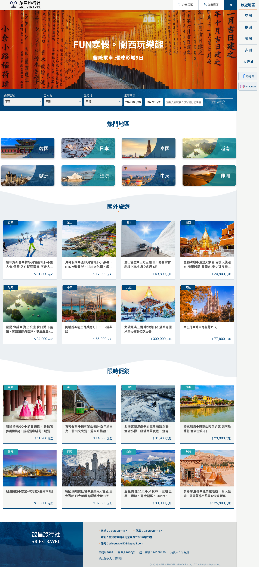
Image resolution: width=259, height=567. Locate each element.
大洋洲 (248, 61)
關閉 (230, 5)
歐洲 (248, 27)
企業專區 (187, 4)
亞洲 (248, 16)
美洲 (248, 39)
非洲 (248, 50)
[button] (12, 49)
